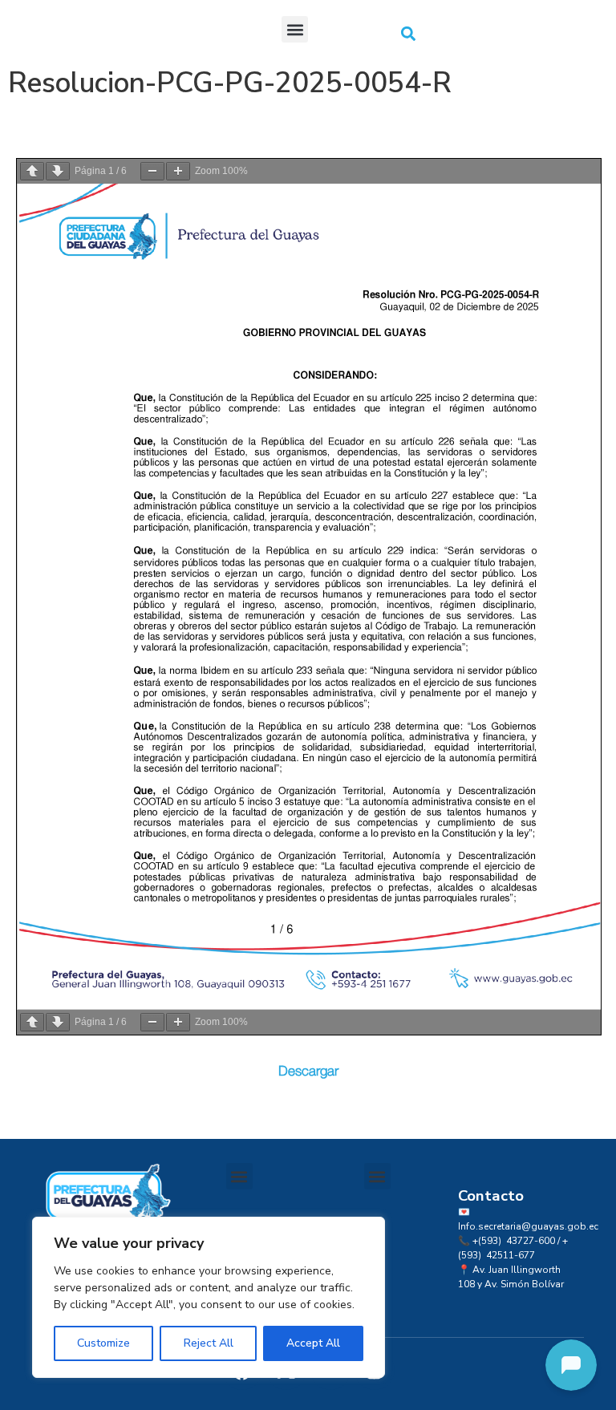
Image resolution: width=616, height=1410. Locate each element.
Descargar (308, 1071)
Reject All (208, 1343)
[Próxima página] (58, 171)
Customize (103, 1343)
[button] (295, 29)
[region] (208, 1297)
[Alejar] (152, 171)
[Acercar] (178, 171)
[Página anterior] (32, 171)
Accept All (313, 1343)
